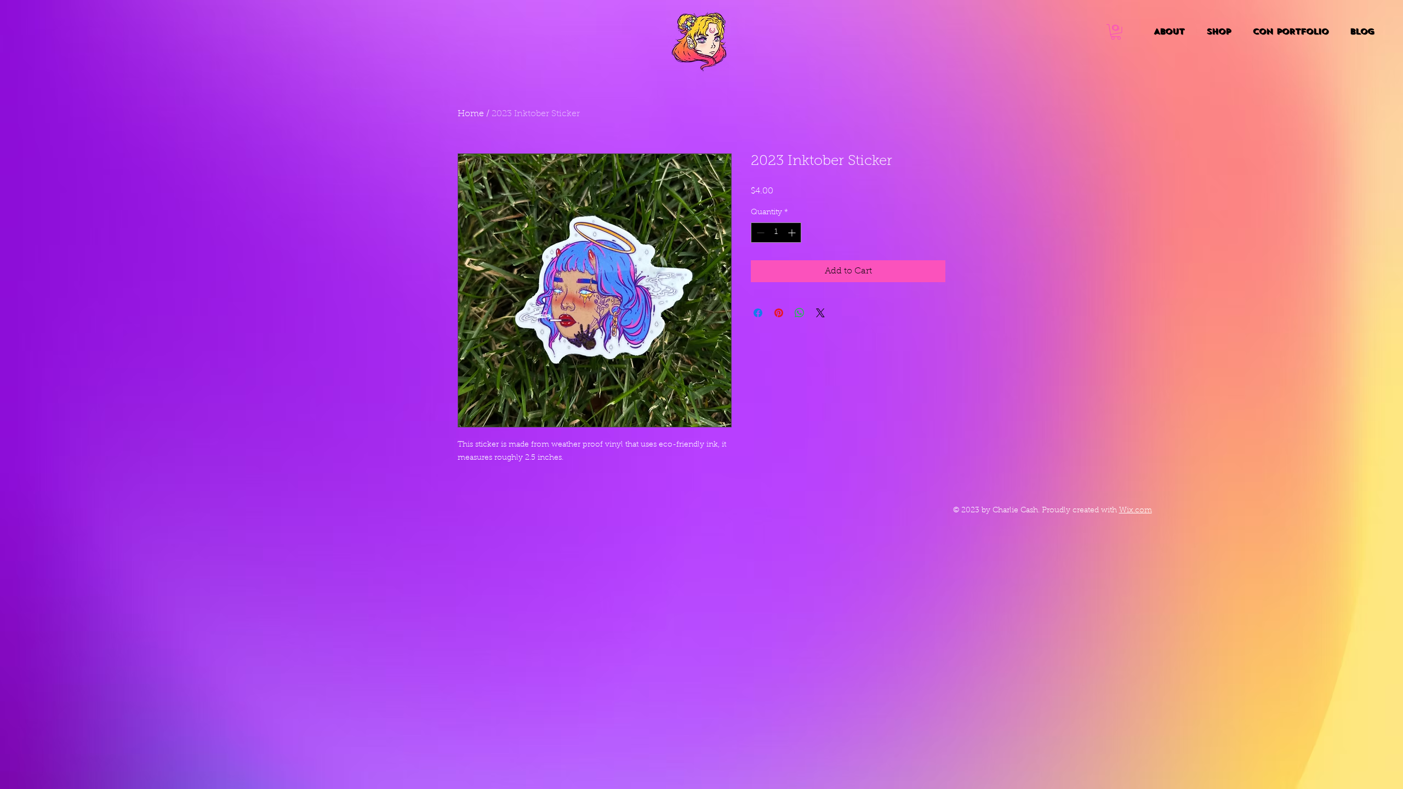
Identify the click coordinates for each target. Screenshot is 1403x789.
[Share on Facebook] (758, 312)
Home (471, 114)
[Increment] (793, 232)
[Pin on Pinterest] (778, 312)
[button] (1116, 32)
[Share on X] (820, 312)
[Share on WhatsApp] (799, 312)
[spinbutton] (776, 232)
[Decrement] (759, 232)
